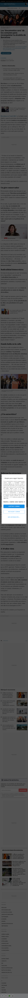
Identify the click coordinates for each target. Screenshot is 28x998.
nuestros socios (21, 481)
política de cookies (17, 497)
